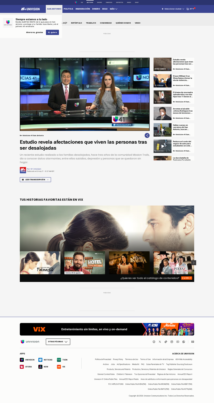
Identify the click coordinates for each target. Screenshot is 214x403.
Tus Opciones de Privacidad (144, 374)
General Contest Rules (106, 374)
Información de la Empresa (163, 359)
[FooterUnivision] (30, 341)
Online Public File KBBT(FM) (181, 384)
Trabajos (91, 23)
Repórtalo (76, 23)
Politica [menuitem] (68, 8)
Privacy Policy (118, 359)
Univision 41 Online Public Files (105, 379)
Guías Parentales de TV (155, 364)
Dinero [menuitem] (96, 8)
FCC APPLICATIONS (115, 384)
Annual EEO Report (185, 374)
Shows (99, 2)
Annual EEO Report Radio (129, 379)
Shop (137, 2)
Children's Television (124, 374)
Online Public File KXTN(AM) (181, 389)
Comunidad (106, 23)
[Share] (147, 135)
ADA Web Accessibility (183, 359)
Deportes (119, 2)
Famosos (109, 2)
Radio (129, 2)
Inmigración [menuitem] (83, 8)
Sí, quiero (52, 32)
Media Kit (135, 364)
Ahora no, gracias (34, 32)
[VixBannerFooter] (107, 329)
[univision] (30, 9)
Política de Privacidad (103, 359)
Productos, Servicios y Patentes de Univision (149, 369)
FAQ (142, 364)
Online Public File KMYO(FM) (158, 389)
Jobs (113, 364)
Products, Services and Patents (118, 369)
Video (138, 23)
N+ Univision (36, 169)
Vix (82, 2)
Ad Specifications (123, 364)
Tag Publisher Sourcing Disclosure (179, 364)
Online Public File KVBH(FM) (135, 384)
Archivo (106, 364)
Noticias (90, 2)
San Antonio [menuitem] (54, 8)
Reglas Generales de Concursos (180, 369)
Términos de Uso (131, 359)
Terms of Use (145, 359)
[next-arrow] (193, 262)
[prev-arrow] (18, 263)
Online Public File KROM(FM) (158, 384)
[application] (85, 94)
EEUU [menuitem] (104, 8)
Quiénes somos (123, 23)
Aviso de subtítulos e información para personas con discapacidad (166, 379)
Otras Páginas (55, 341)
